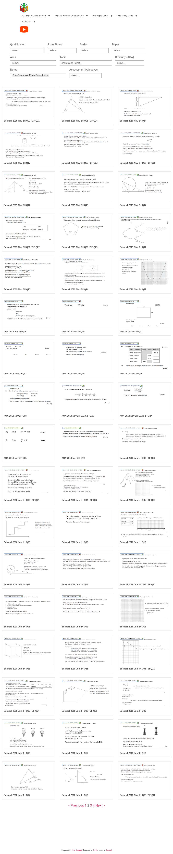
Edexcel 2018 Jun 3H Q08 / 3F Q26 (79, 711)
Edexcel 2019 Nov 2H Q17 (133, 205)
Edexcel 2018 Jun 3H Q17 (17, 795)
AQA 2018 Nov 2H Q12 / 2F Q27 (136, 416)
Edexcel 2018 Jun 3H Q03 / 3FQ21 (137, 668)
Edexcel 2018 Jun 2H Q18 (17, 668)
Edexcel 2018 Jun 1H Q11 (17, 584)
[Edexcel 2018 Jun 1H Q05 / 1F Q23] (144, 482)
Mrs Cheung (77, 850)
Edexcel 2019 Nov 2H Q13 (75, 205)
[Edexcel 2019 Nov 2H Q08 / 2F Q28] (144, 145)
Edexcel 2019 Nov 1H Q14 (133, 121)
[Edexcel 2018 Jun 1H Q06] (28, 524)
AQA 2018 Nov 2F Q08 (15, 416)
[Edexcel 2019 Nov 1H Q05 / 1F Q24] (86, 103)
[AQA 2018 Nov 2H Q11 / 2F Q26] (86, 398)
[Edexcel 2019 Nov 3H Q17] (144, 272)
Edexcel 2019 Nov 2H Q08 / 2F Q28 (137, 163)
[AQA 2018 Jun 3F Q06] (28, 314)
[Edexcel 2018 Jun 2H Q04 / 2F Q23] (144, 567)
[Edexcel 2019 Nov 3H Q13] (28, 272)
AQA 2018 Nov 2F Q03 (15, 373)
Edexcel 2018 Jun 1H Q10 (133, 542)
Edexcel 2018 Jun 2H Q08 (17, 626)
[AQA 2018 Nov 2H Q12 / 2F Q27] (144, 398)
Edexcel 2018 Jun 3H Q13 (133, 753)
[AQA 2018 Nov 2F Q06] (144, 356)
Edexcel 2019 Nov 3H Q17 (133, 289)
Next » (100, 805)
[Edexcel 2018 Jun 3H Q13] (144, 735)
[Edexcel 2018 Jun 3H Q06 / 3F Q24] (28, 693)
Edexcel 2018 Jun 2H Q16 (133, 626)
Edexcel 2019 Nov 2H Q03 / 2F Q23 (79, 163)
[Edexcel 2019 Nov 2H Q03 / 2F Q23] (86, 145)
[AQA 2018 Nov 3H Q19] (86, 440)
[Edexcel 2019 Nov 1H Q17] (28, 145)
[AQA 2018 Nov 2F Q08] (28, 398)
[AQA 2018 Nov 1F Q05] (86, 314)
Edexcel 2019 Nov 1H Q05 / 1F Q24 (79, 121)
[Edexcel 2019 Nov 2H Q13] (86, 187)
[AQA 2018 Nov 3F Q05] (28, 440)
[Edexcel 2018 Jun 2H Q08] (28, 609)
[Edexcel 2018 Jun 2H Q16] (144, 609)
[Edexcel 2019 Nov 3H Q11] (144, 229)
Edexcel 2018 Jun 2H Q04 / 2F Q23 (137, 584)
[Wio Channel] (24, 29)
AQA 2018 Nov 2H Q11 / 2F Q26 (78, 416)
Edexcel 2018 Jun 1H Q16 (75, 584)
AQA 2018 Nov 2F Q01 (131, 331)
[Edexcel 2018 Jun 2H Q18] (28, 651)
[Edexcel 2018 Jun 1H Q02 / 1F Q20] (144, 440)
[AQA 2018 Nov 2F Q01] (144, 314)
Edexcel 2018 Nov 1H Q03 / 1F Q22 (137, 795)
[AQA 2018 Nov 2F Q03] (28, 356)
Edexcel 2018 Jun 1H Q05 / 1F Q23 (137, 500)
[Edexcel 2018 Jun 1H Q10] (144, 524)
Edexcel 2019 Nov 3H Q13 (17, 289)
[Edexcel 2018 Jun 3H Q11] (86, 735)
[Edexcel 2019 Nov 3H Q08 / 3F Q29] (86, 229)
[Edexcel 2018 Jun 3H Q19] (86, 777)
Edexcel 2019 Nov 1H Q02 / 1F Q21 (22, 121)
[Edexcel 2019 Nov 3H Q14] (86, 272)
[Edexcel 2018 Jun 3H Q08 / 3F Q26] (86, 693)
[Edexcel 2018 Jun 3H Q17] (28, 777)
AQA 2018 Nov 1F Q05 (73, 331)
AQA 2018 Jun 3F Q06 (15, 331)
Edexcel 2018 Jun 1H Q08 (75, 542)
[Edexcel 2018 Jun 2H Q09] (86, 609)
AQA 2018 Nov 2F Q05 (73, 373)
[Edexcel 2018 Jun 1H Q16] (86, 567)
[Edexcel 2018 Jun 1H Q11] (28, 567)
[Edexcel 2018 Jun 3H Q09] (144, 693)
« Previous (76, 805)
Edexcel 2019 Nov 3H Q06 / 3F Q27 (22, 247)
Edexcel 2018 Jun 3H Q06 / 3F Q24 (21, 711)
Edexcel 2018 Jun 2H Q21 (75, 668)
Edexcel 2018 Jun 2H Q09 (75, 626)
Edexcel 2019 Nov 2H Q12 (17, 205)
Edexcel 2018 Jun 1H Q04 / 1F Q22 (79, 500)
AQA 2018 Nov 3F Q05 (15, 458)
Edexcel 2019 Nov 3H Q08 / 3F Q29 (79, 247)
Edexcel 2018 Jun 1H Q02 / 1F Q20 (137, 458)
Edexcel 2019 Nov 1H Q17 (17, 163)
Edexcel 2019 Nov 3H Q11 (133, 247)
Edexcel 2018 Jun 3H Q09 (133, 711)
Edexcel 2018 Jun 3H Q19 (75, 795)
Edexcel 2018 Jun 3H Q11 (75, 753)
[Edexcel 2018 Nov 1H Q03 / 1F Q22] (144, 777)
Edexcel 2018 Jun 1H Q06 (17, 542)
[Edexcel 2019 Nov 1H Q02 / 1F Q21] (28, 103)
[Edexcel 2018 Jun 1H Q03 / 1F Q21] (28, 482)
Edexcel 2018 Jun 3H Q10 (17, 753)
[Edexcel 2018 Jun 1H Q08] (86, 524)
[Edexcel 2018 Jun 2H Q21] (86, 651)
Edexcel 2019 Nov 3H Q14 (75, 289)
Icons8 (109, 850)
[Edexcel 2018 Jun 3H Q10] (28, 735)
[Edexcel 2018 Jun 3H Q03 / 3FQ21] (144, 651)
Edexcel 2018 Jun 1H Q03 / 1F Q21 (21, 500)
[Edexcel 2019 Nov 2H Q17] (144, 187)
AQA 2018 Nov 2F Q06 (131, 373)
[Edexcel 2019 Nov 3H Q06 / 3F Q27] (28, 229)
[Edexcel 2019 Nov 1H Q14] (144, 103)
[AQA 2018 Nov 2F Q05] (86, 356)
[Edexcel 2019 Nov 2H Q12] (28, 187)
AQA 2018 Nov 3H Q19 (73, 458)
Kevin (95, 850)
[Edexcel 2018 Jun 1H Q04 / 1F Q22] (86, 482)
